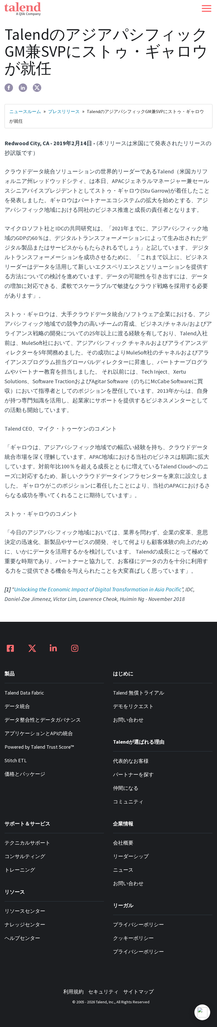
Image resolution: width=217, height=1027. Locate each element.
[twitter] (37, 87)
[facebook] (9, 87)
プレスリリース (64, 111)
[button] (206, 8)
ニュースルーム (25, 111)
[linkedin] (23, 87)
